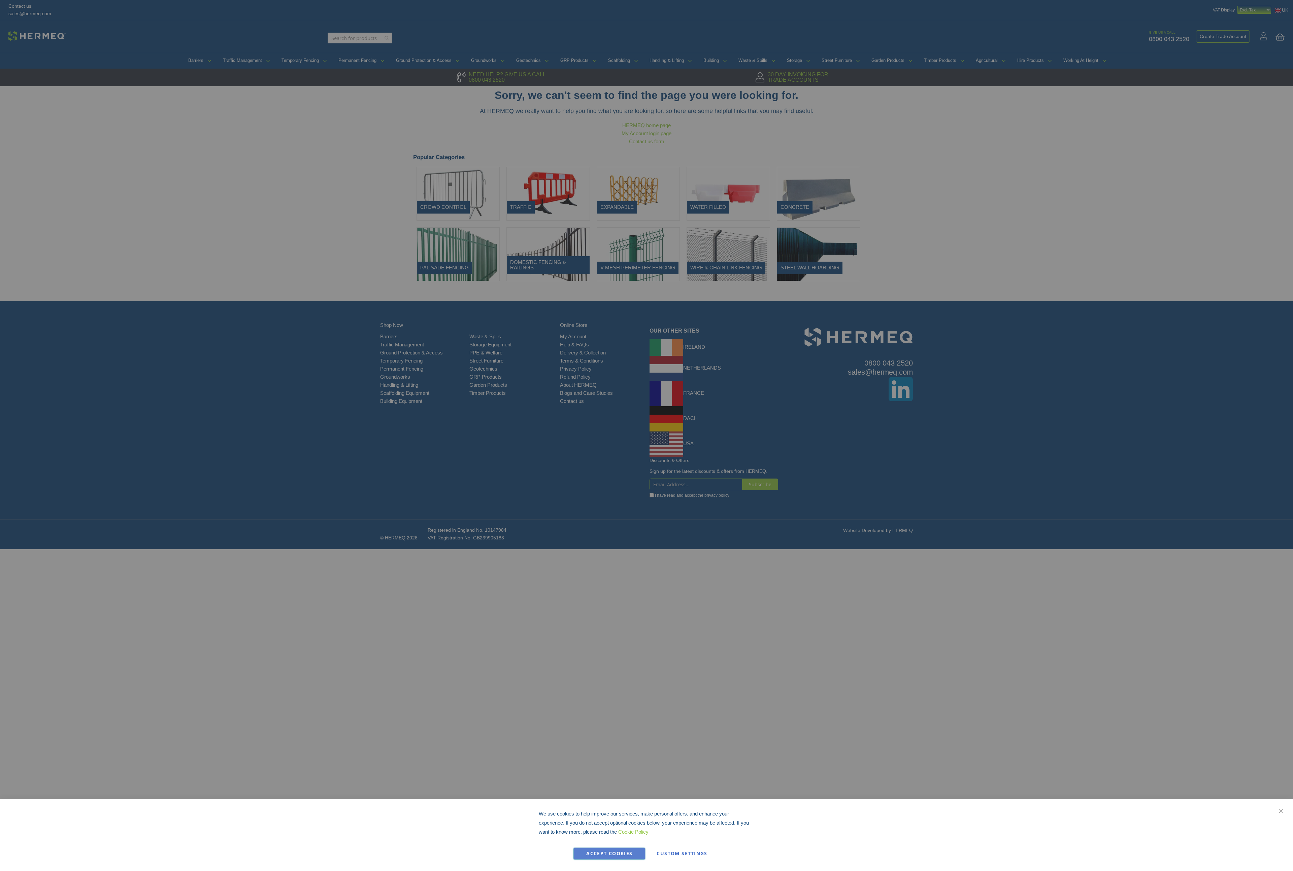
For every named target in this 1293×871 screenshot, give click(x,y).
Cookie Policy (633, 832)
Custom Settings (682, 853)
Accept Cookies (609, 853)
